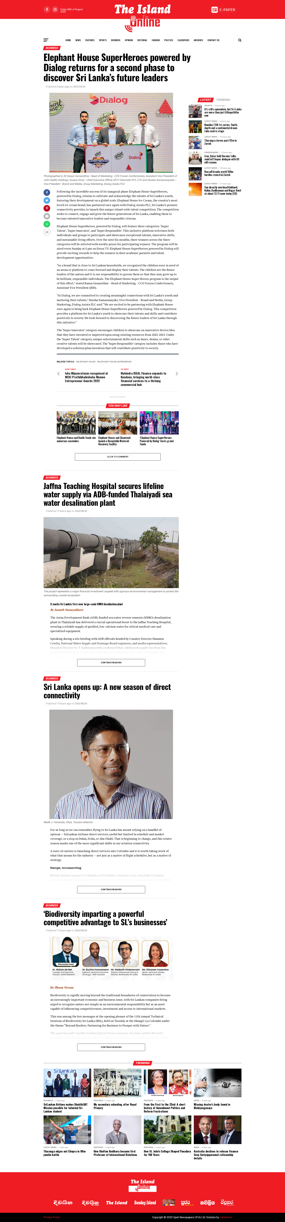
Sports (103, 40)
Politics (168, 40)
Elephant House (86, 362)
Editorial (142, 40)
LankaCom (226, 1217)
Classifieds (183, 40)
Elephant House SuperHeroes (114, 362)
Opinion (129, 40)
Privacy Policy (52, 1217)
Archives (198, 40)
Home (68, 40)
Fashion (156, 40)
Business (115, 40)
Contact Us (213, 40)
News (78, 40)
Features (89, 40)
